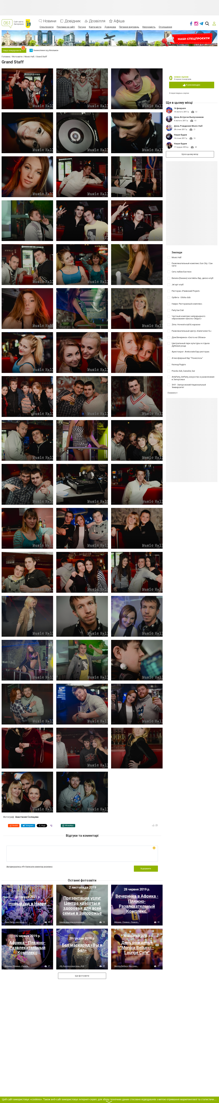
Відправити (146, 869)
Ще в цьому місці (190, 154)
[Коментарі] (156, 825)
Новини (49, 21)
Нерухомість (149, 27)
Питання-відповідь (129, 27)
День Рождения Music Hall (188, 126)
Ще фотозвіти (82, 976)
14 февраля (180, 108)
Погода (82, 27)
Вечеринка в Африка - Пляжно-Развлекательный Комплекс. (136, 904)
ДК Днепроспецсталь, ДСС (71, 966)
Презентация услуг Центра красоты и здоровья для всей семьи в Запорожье (82, 906)
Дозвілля (97, 21)
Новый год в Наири (27, 903)
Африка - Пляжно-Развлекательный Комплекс (27, 947)
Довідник (73, 21)
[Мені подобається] (153, 825)
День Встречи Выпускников (189, 117)
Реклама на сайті (66, 27)
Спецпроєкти (47, 27)
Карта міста (95, 27)
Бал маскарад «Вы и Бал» (82, 947)
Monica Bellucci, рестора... (126, 966)
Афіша (119, 21)
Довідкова (110, 27)
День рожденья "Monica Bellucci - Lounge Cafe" (137, 947)
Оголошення (165, 27)
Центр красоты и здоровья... (72, 922)
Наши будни (180, 135)
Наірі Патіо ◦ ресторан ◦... (16, 922)
